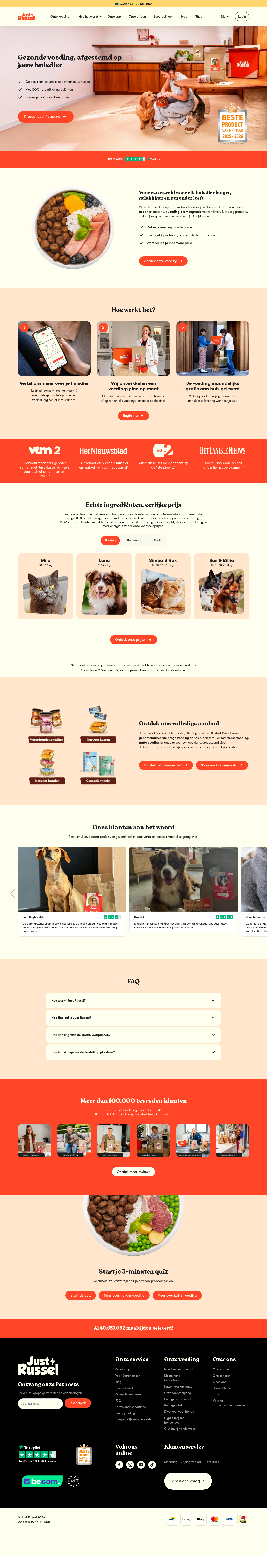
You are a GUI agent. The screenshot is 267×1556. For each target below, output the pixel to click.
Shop (198, 16)
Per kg (158, 540)
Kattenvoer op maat (178, 1386)
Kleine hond (172, 1376)
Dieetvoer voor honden (180, 1411)
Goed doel (220, 1382)
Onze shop (122, 1369)
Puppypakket (173, 1405)
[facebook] (119, 1465)
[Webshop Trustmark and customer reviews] (60, 1481)
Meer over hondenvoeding (124, 1295)
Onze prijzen (137, 16)
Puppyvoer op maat (177, 1399)
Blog (118, 1382)
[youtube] (141, 1465)
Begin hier (131, 416)
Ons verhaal (221, 1369)
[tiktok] (152, 1465)
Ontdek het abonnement (163, 765)
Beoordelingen (163, 16)
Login (242, 16)
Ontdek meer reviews (133, 1172)
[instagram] (130, 1465)
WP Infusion (42, 1521)
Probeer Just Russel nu (42, 117)
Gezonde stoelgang (177, 1393)
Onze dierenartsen (128, 1394)
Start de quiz (80, 1295)
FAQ (118, 1400)
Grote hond (172, 1380)
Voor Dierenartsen (127, 1376)
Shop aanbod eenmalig (219, 765)
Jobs (216, 1394)
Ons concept (221, 1376)
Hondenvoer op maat (178, 1369)
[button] (254, 893)
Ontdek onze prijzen (131, 640)
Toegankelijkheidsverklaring (134, 1419)
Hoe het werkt (125, 1388)
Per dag (110, 540)
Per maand (134, 540)
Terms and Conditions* (131, 1407)
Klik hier (146, 4)
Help (184, 16)
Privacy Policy (125, 1413)
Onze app (114, 16)
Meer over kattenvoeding (177, 1295)
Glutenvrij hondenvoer (179, 1429)
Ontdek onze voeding (160, 261)
